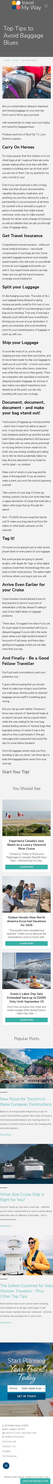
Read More (5, 1134)
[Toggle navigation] (46, 6)
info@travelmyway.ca (14, 1436)
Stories (16, 60)
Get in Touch (26, 1396)
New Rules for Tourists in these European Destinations (26, 1101)
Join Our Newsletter (35, 1481)
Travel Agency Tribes (41, 1477)
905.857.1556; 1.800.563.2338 (21, 1432)
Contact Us (8, 1446)
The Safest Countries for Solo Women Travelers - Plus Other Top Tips (26, 1291)
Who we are (9, 1441)
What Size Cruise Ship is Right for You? (22, 1197)
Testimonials (9, 1456)
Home (7, 60)
